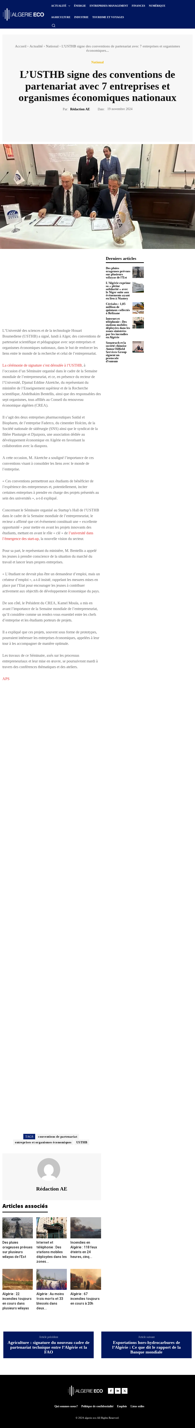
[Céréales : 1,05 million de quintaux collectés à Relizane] (138, 308)
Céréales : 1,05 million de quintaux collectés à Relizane (118, 308)
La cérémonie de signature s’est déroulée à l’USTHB (42, 365)
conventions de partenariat (57, 1136)
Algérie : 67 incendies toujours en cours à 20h (85, 1298)
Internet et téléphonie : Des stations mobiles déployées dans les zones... (51, 1252)
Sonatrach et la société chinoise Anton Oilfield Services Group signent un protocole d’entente (116, 352)
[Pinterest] (103, 126)
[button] (53, 25)
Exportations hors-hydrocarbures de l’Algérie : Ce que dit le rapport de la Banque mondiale (146, 1347)
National (52, 46)
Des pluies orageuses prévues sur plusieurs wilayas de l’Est (118, 272)
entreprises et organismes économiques (43, 1142)
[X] (92, 126)
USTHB (82, 1142)
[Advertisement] (51, 289)
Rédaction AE (80, 109)
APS (6, 679)
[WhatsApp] (114, 126)
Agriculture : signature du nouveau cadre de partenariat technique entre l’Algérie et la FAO (48, 1347)
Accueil (20, 46)
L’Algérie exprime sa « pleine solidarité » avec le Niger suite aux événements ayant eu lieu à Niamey (118, 290)
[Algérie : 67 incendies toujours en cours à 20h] (85, 1279)
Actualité (36, 46)
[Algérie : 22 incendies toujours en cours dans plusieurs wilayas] (17, 1279)
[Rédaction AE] (51, 1169)
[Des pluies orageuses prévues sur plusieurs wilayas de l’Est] (17, 1227)
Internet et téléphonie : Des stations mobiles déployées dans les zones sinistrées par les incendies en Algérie (118, 328)
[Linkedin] (118, 1391)
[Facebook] (81, 126)
